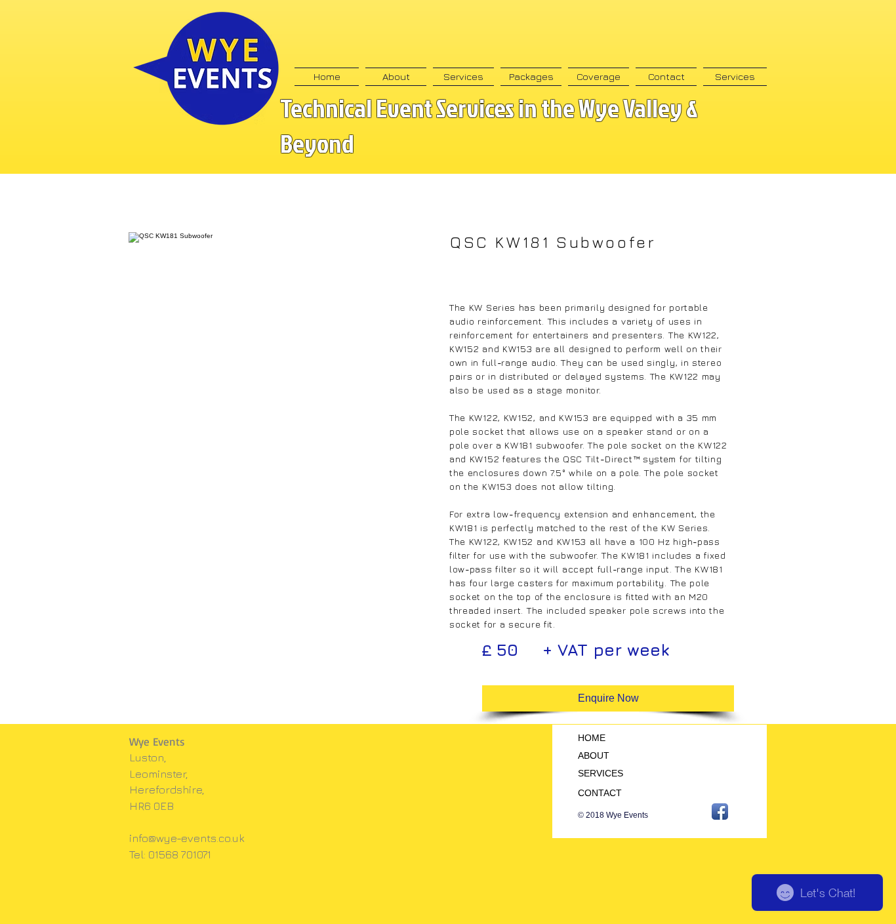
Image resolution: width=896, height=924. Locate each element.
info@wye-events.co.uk (187, 838)
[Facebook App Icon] (720, 811)
